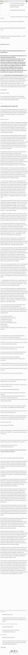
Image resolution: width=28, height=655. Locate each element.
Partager (4, 647)
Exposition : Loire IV (4, 119)
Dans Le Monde (3, 634)
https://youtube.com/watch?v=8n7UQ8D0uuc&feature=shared (13, 339)
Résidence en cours (4, 44)
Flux (14, 651)
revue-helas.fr (7, 37)
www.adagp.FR (18, 98)
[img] (1, 647)
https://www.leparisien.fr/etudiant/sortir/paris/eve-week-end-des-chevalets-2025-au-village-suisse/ (12, 397)
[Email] (16, 651)
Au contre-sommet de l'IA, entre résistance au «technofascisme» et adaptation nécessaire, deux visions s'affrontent (12, 358)
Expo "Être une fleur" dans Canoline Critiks (8, 624)
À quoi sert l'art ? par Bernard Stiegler (15, 373)
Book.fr (17, 652)
